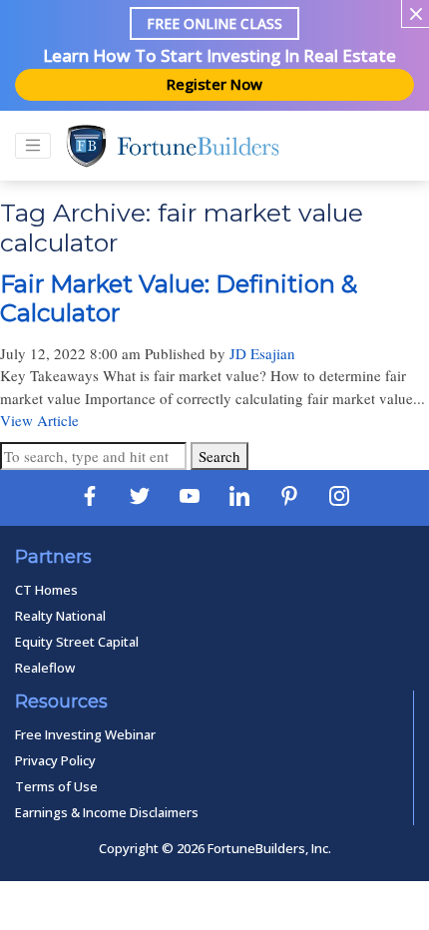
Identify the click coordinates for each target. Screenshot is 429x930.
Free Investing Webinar (85, 734)
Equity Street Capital (77, 642)
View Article (39, 420)
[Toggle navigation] (33, 146)
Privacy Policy (55, 760)
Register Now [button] (214, 84)
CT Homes (46, 590)
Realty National (60, 616)
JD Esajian (262, 353)
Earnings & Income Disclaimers (107, 812)
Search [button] (219, 456)
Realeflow (45, 668)
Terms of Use (56, 786)
